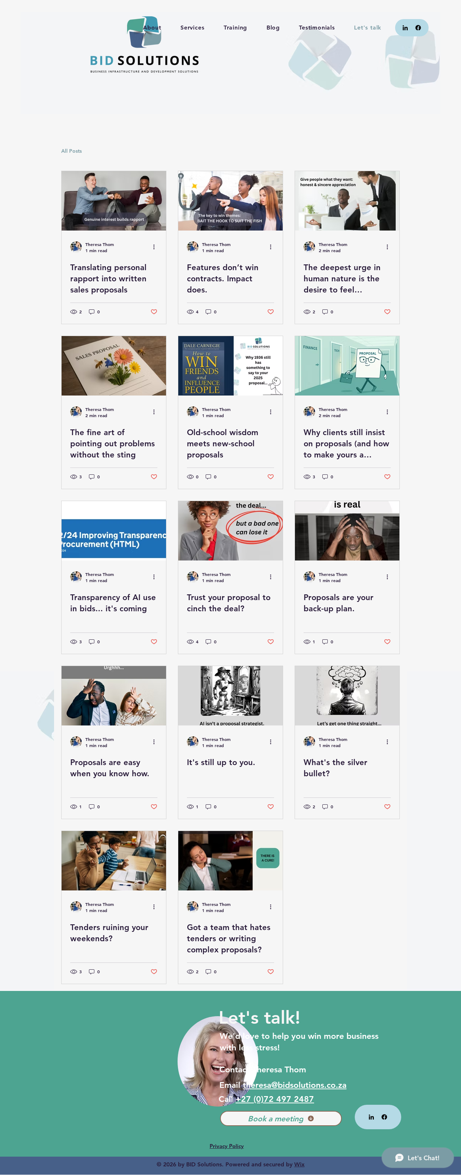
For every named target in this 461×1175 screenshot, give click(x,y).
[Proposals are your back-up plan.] (347, 530)
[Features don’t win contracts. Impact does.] (230, 201)
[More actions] (156, 247)
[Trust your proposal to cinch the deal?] (230, 530)
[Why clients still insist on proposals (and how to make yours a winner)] (347, 366)
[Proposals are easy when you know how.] (114, 695)
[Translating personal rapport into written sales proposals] (114, 201)
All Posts (71, 151)
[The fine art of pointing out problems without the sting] (114, 366)
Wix (299, 1164)
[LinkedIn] (405, 27)
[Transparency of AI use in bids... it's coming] (114, 530)
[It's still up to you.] (230, 695)
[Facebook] (418, 27)
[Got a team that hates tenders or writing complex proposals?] (230, 860)
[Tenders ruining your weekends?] (114, 860)
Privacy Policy (227, 1146)
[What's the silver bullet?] (347, 695)
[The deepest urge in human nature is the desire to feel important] (347, 201)
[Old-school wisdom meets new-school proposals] (230, 366)
